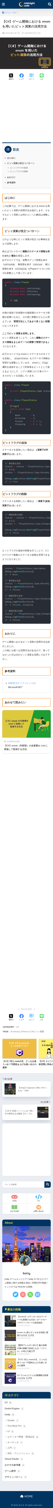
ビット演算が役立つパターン (21, 163)
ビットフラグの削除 (19, 171)
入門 (11, 1448)
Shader (12, 1420)
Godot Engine (14, 1408)
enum (27, 1031)
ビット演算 (38, 1031)
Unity (9, 1414)
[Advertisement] (26, 111)
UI (10, 1431)
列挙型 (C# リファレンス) (21, 683)
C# (17, 1027)
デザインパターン (15, 1477)
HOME (28, 1496)
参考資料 (11, 182)
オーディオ (14, 1442)
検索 (47, 1184)
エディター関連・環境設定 (22, 1437)
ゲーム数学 (12, 1471)
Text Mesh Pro (16, 1426)
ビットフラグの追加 (19, 168)
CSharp (16, 1031)
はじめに (11, 158)
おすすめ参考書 (14, 1465)
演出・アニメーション (20, 1453)
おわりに (11, 177)
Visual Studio (13, 1459)
